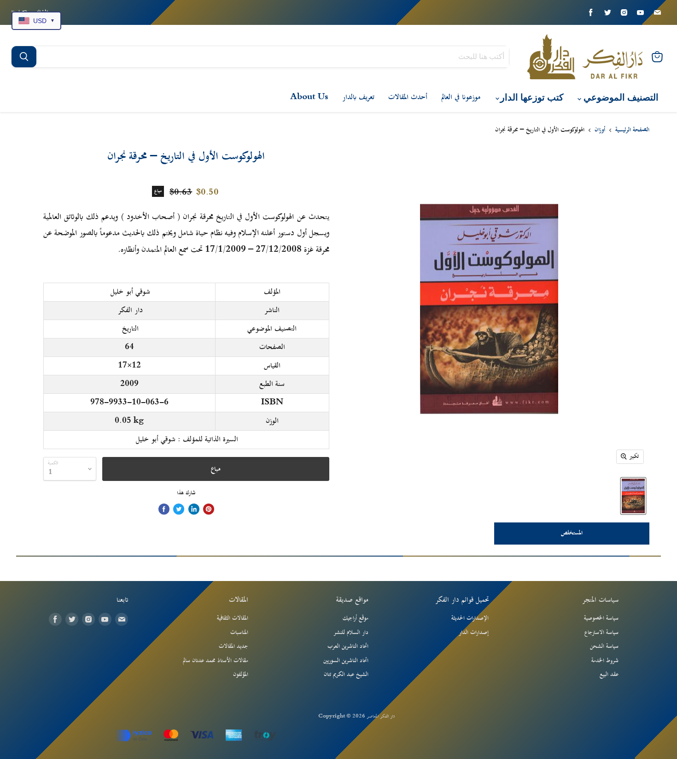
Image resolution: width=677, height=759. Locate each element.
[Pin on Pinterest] (208, 509)
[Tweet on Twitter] (178, 509)
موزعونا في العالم (460, 97)
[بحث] (24, 56)
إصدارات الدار (474, 632)
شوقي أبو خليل (130, 292)
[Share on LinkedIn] (193, 509)
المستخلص (572, 533)
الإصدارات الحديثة (470, 618)
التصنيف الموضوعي (620, 97)
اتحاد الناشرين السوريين (345, 660)
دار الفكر (130, 310)
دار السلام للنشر (350, 632)
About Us (309, 97)
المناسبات (239, 632)
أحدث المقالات (407, 97)
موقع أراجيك (355, 618)
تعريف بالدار (358, 97)
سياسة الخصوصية (601, 618)
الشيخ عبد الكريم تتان (346, 674)
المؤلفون (240, 674)
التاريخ (130, 329)
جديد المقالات (233, 646)
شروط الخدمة (605, 660)
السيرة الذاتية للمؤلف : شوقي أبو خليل (187, 439)
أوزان (600, 130)
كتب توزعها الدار (531, 97)
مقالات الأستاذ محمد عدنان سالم (215, 660)
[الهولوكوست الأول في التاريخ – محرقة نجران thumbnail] (633, 496)
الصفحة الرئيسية (632, 130)
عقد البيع (609, 674)
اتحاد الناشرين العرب (347, 646)
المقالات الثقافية (232, 618)
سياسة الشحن (604, 646)
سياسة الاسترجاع (601, 632)
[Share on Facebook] (163, 509)
